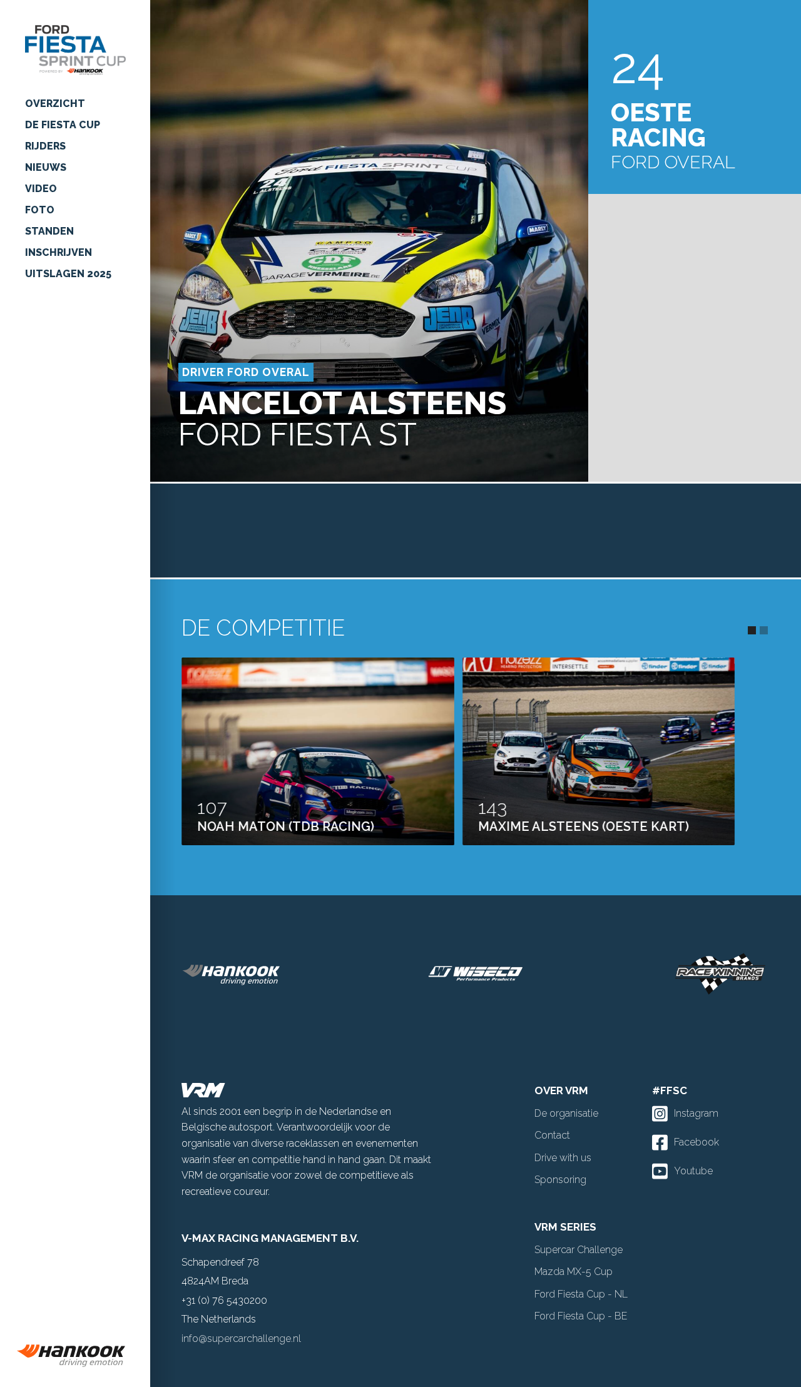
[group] (75, 1355)
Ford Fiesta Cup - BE (580, 1316)
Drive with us (562, 1158)
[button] (752, 630)
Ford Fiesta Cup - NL (581, 1294)
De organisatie (566, 1113)
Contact (552, 1135)
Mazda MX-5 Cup (573, 1272)
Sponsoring (560, 1180)
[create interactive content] (597, 973)
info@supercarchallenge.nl (241, 1338)
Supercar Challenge (578, 1250)
